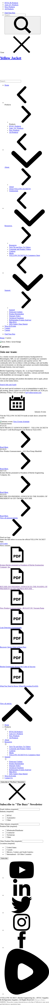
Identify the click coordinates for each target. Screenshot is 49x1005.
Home (7, 85)
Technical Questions (16, 318)
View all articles (6, 704)
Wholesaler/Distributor (15, 830)
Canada (9, 850)
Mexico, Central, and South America (20, 852)
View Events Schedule (21, 422)
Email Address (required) (9, 809)
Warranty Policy (15, 316)
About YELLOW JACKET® (20, 189)
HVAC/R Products (16, 732)
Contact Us (9, 778)
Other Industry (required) (9, 824)
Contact (7, 328)
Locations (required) (7, 843)
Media (11, 253)
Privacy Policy (40, 1000)
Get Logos (4, 543)
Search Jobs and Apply (8, 385)
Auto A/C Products (16, 734)
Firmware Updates (15, 312)
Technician (11, 835)
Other (9, 820)
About (7, 167)
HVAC (9, 816)
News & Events (10, 326)
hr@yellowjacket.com (33, 393)
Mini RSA (13, 322)
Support (8, 290)
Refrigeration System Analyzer (20, 320)
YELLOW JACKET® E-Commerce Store (24, 255)
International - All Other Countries (19, 854)
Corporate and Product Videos (20, 249)
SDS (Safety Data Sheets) (18, 324)
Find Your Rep (10, 13)
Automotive (11, 818)
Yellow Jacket (10, 58)
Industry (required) (6, 811)
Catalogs (12, 251)
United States (11, 847)
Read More (4, 447)
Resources (8, 226)
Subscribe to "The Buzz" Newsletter (13, 782)
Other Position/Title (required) (11, 841)
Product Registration (16, 314)
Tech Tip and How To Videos (20, 247)
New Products (14, 736)
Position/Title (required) (8, 826)
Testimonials (13, 191)
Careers (7, 330)
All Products (13, 738)
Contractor (10, 833)
